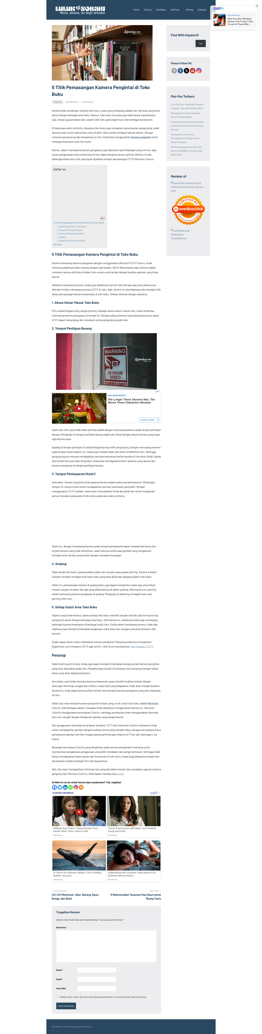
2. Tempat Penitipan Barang (69, 230)
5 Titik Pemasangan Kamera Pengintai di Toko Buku (78, 222)
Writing (189, 9)
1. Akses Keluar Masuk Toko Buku (71, 226)
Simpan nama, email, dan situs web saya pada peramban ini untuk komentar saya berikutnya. (103, 997)
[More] (81, 787)
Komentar (61, 927)
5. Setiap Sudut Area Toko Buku (71, 240)
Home (136, 9)
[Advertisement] (78, 194)
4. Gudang (61, 237)
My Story (148, 9)
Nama (59, 970)
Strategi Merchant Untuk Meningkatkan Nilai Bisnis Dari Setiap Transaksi (185, 138)
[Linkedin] (65, 787)
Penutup (57, 244)
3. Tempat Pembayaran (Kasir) (70, 233)
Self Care (175, 9)
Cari (201, 43)
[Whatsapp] (70, 787)
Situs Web (61, 988)
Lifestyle (201, 9)
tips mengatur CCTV (142, 646)
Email (59, 979)
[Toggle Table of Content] (101, 218)
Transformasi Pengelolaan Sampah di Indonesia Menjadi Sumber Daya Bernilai (187, 126)
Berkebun (161, 9)
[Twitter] (59, 787)
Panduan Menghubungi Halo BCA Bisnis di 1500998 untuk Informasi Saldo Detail (186, 151)
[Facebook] (54, 787)
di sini (120, 773)
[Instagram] (75, 787)
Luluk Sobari (87, 101)
